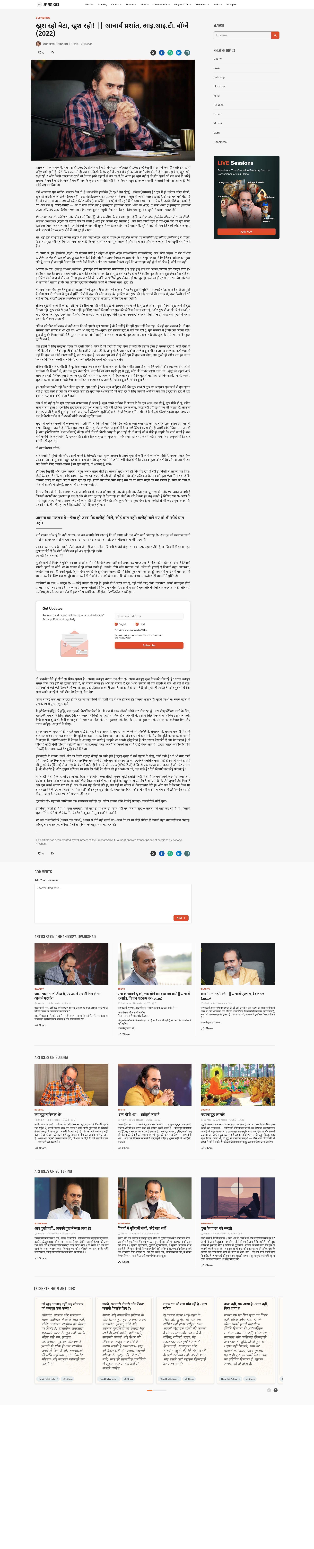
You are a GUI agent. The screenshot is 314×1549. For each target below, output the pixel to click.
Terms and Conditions (153, 635)
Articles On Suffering (53, 1171)
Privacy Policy (125, 638)
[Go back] (39, 4)
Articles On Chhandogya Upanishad (65, 936)
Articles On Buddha (51, 1057)
